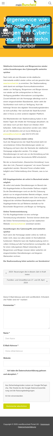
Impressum (45, 424)
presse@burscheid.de (12, 134)
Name (6, 333)
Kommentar (9, 305)
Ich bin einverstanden (14, 396)
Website (7, 358)
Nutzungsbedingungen (25, 391)
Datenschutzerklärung (29, 370)
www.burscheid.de (10, 83)
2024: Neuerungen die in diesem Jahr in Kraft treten (27, 273)
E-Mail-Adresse (10, 345)
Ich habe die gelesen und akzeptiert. (24, 372)
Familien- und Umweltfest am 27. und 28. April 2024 (26, 281)
